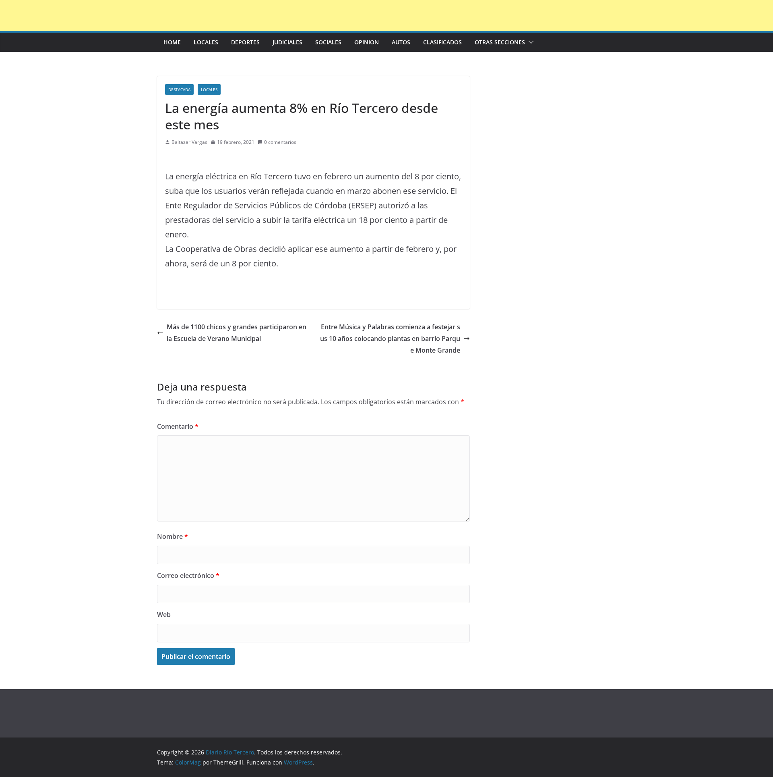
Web (164, 614)
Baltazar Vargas (189, 142)
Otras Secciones (500, 42)
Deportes (245, 42)
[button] (529, 42)
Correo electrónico (188, 575)
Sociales (328, 42)
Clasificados (442, 42)
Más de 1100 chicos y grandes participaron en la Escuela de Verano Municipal (236, 332)
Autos (401, 42)
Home (172, 42)
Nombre (172, 536)
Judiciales (287, 42)
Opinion (366, 42)
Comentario (177, 426)
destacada (179, 89)
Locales (206, 42)
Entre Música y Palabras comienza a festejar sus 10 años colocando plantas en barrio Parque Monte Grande (390, 338)
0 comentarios (280, 142)
